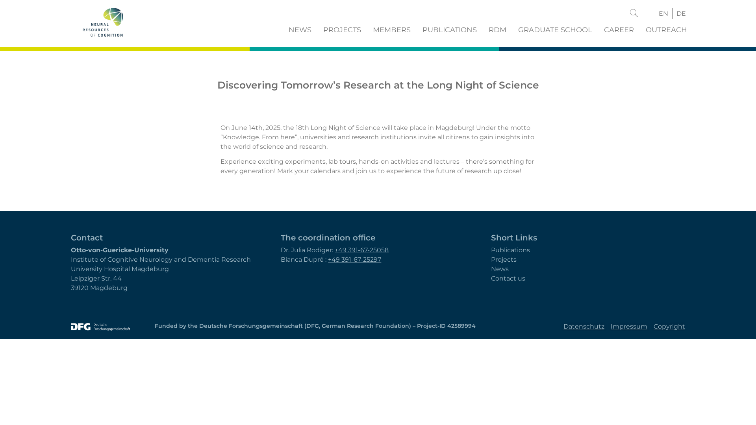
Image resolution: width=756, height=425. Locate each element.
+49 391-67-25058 (362, 250)
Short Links (514, 237)
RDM (497, 30)
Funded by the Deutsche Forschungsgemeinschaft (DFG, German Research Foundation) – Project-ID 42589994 (315, 325)
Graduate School (555, 30)
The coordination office (328, 237)
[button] (634, 14)
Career (619, 30)
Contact (87, 237)
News (300, 30)
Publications (449, 30)
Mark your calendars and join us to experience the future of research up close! (399, 171)
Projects (342, 30)
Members (392, 30)
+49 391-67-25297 (354, 259)
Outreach (666, 30)
